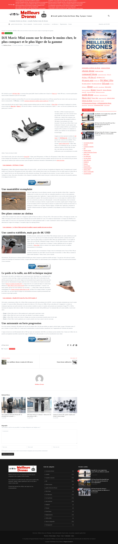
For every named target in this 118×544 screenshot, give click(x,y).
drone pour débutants (86, 90)
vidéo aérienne (106, 105)
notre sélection (87, 160)
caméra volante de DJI (64, 143)
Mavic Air (54, 93)
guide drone (87, 94)
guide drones (96, 95)
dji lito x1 (92, 77)
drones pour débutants (91, 92)
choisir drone (88, 71)
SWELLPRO (87, 169)
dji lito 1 (85, 77)
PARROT (86, 162)
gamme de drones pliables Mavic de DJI (20, 289)
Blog (77, 16)
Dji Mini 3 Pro (106, 80)
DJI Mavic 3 (84, 87)
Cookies (72, 535)
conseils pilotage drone (102, 74)
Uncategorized (87, 173)
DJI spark (105, 83)
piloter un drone (87, 100)
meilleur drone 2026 (102, 98)
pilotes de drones (60, 160)
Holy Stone (86, 154)
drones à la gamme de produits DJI (14, 283)
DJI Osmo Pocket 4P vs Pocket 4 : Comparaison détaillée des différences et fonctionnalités (100, 490)
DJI (3, 33)
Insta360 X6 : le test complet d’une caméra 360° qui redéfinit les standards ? (100, 472)
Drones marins (87, 150)
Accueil (3, 30)
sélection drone (91, 105)
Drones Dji (99, 90)
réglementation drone (104, 103)
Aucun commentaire (18, 45)
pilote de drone (111, 98)
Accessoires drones (88, 142)
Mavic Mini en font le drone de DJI (16, 285)
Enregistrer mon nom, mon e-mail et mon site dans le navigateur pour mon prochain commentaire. (25, 450)
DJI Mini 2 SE (96, 80)
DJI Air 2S (109, 74)
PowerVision (87, 166)
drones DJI (26, 156)
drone (90, 86)
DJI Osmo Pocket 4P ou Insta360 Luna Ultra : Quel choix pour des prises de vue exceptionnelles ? (105, 124)
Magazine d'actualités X (68, 541)
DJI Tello (112, 83)
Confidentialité (67, 535)
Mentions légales (52, 535)
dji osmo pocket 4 (86, 83)
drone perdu (108, 87)
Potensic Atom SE (96, 100)
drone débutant (101, 87)
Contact (89, 16)
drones (93, 90)
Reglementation (63, 24)
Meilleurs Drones (7, 45)
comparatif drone (89, 74)
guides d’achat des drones (16, 24)
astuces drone (105, 68)
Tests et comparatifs (28, 24)
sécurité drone (84, 105)
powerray (102, 100)
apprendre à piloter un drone (91, 68)
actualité (86, 144)
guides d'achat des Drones (90, 152)
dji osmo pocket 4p (96, 83)
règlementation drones (89, 103)
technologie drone (98, 105)
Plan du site (46, 535)
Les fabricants (55, 24)
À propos (83, 16)
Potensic (86, 164)
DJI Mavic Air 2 (101, 77)
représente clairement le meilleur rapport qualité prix (36, 100)
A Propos (58, 535)
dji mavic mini (12, 348)
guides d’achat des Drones (66, 16)
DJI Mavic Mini (16, 93)
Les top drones (46, 24)
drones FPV (84, 92)
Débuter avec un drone (100, 92)
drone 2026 (95, 87)
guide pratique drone (103, 95)
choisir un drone (99, 71)
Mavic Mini (54, 104)
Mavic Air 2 (86, 98)
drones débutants (107, 90)
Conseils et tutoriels (37, 24)
